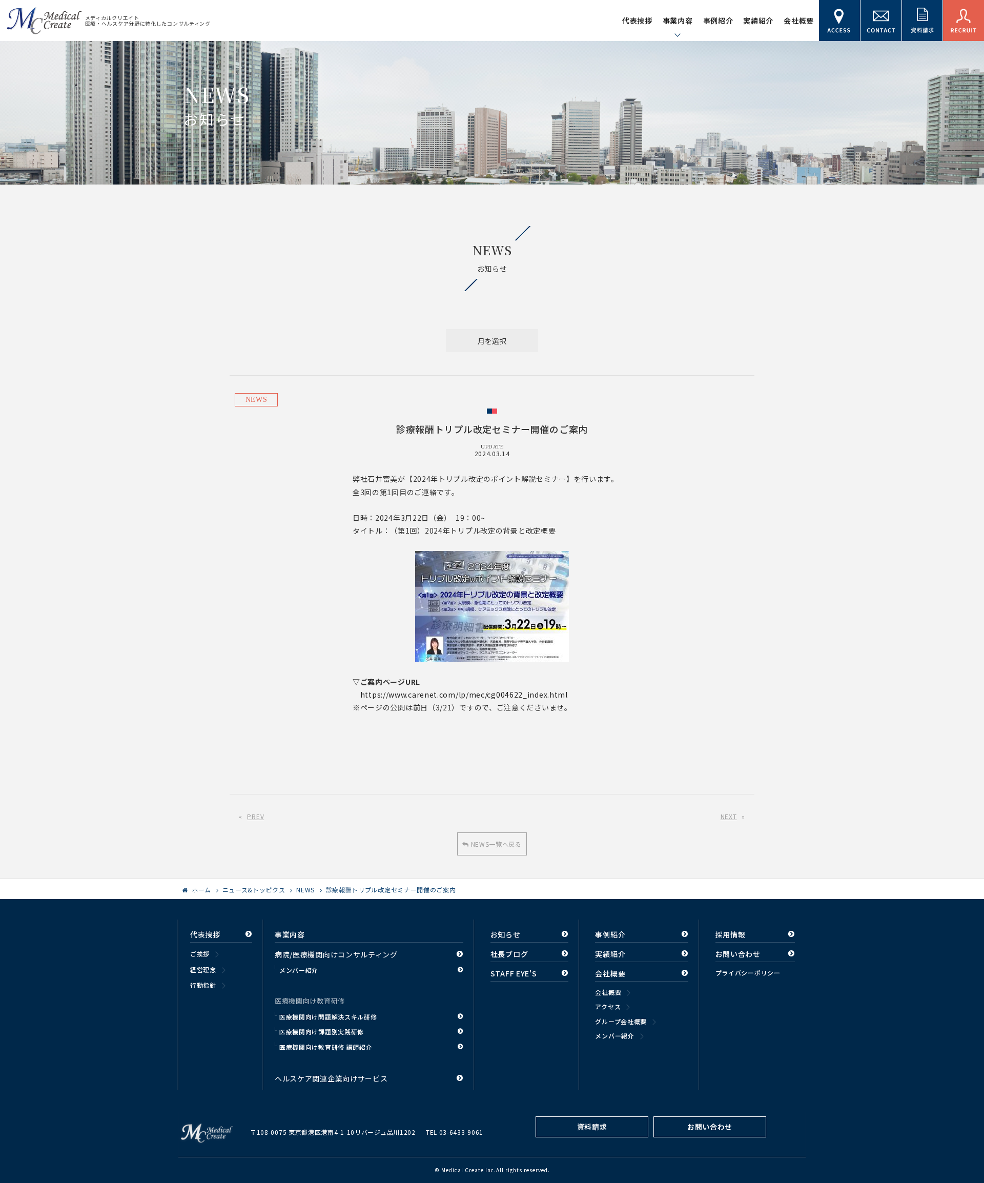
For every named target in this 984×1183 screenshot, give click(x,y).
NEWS (256, 399)
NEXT (729, 816)
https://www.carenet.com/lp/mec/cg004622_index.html (464, 694)
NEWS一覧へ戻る (495, 844)
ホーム (201, 889)
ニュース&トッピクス (253, 889)
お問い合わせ (709, 1126)
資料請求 (592, 1126)
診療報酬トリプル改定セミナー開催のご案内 (391, 889)
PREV (255, 816)
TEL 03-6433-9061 (454, 1132)
